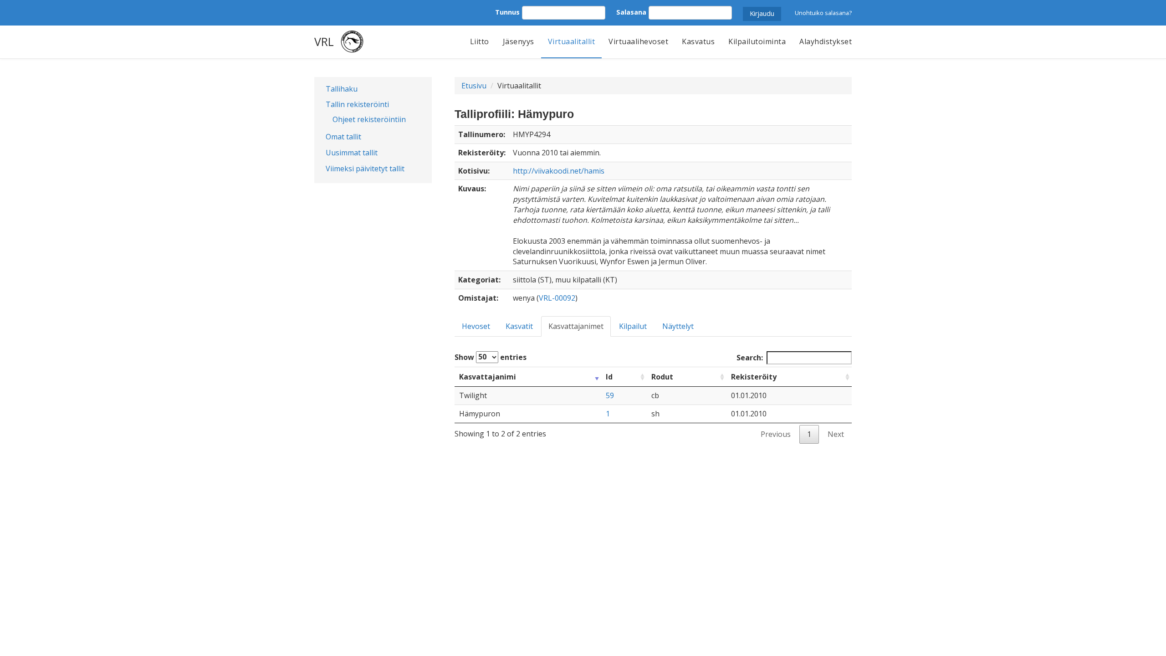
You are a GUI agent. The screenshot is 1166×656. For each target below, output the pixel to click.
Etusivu (473, 86)
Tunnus (507, 12)
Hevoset (476, 326)
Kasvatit (519, 326)
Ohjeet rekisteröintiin (369, 119)
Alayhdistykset (825, 41)
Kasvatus (698, 41)
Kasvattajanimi (487, 377)
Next (836, 434)
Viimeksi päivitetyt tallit (365, 169)
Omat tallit (343, 137)
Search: (749, 358)
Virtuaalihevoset (638, 41)
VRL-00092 (557, 298)
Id (609, 377)
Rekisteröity (754, 377)
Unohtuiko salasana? (823, 13)
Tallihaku (342, 89)
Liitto (479, 41)
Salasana (631, 12)
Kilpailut (633, 326)
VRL (324, 41)
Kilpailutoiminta (757, 41)
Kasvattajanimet (575, 326)
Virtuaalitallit (571, 41)
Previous (776, 434)
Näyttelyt (678, 326)
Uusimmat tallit (352, 153)
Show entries (491, 357)
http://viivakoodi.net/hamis (558, 171)
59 (610, 395)
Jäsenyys (518, 41)
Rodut (662, 377)
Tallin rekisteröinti (357, 104)
